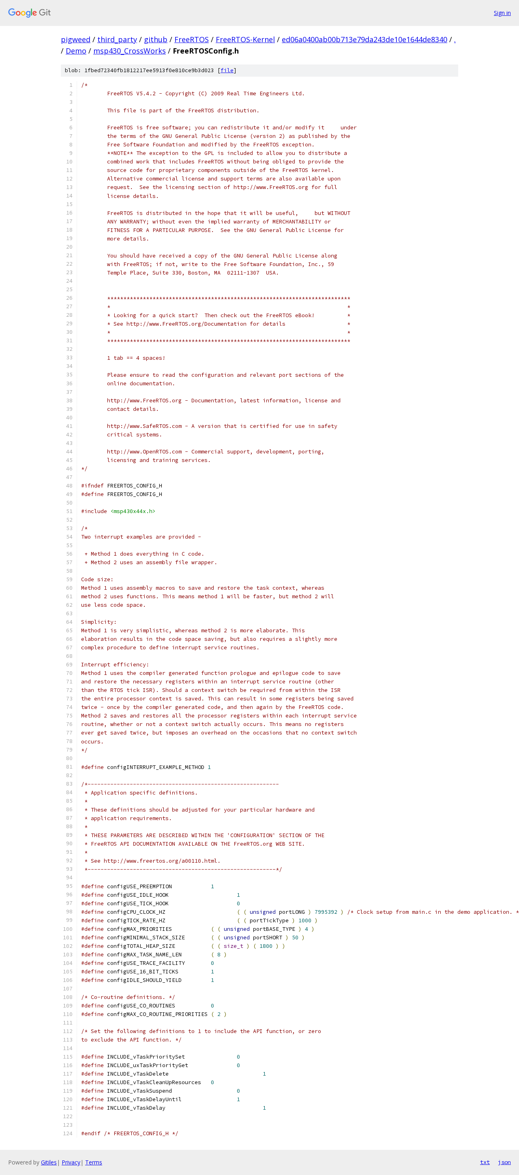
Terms (93, 1162)
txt (485, 1162)
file (227, 70)
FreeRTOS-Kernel (245, 39)
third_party (117, 39)
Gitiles (49, 1162)
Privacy (71, 1162)
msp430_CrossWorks (129, 51)
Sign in (502, 13)
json (504, 1162)
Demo (76, 51)
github (155, 39)
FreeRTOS (191, 39)
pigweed (75, 39)
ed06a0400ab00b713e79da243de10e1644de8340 (364, 39)
